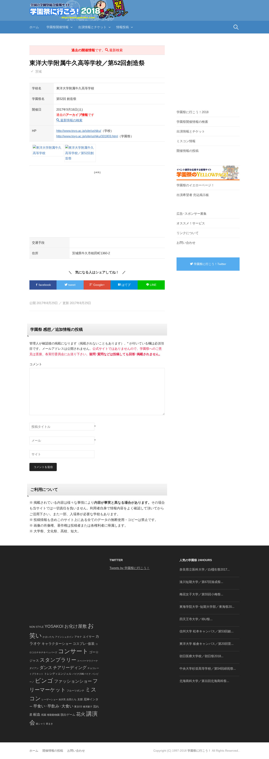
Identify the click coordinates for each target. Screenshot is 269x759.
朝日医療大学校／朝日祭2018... (201, 656)
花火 (80, 714)
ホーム (34, 27)
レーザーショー (50, 699)
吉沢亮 (62, 699)
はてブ (126, 284)
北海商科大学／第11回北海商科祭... (204, 681)
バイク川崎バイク (81, 674)
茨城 (38, 71)
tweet (71, 284)
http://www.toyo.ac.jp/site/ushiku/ (78, 130)
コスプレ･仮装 (84, 643)
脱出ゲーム (68, 714)
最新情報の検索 (70, 120)
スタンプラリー (58, 660)
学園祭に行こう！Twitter (209, 264)
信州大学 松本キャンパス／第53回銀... (206, 631)
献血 (36, 715)
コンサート (73, 651)
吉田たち (71, 699)
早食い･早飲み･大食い (53, 706)
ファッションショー (73, 681)
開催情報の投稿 (188, 150)
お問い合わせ (186, 242)
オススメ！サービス (191, 223)
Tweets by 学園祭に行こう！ (129, 568)
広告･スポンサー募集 (192, 213)
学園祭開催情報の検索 (192, 121)
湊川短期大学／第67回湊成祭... (201, 582)
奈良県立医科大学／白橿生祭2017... (204, 569)
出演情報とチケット (92, 27)
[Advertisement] (97, 203)
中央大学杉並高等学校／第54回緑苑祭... (207, 668)
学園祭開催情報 (57, 27)
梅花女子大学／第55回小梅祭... (201, 594)
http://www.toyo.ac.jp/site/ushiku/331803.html (87, 136)
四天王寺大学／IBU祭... (195, 619)
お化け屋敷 (75, 626)
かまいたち (48, 637)
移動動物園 (53, 714)
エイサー (89, 636)
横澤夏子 (87, 706)
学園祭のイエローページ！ (195, 185)
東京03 (78, 706)
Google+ (98, 284)
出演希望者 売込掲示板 (193, 195)
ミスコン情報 (186, 141)
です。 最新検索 (97, 50)
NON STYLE (36, 627)
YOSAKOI (54, 626)
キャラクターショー (57, 643)
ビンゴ (44, 680)
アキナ (78, 636)
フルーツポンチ (75, 690)
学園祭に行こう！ (199, 750)
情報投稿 (122, 27)
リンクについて (188, 233)
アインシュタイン (64, 637)
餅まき (49, 723)
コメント (35, 364)
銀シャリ (40, 723)
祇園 (43, 714)
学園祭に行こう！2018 (192, 112)
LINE (152, 284)
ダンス (46, 667)
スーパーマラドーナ (87, 661)
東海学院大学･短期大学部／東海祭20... (206, 606)
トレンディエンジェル (57, 673)
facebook (44, 284)
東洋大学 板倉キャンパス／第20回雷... (206, 643)
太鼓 (80, 699)
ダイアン (34, 668)
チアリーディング (70, 667)
